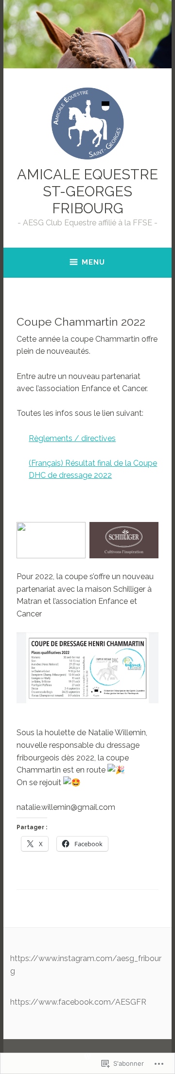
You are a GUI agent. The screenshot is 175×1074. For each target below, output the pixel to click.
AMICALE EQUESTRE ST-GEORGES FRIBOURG (87, 191)
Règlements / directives (72, 438)
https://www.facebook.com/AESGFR (78, 1002)
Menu (93, 262)
